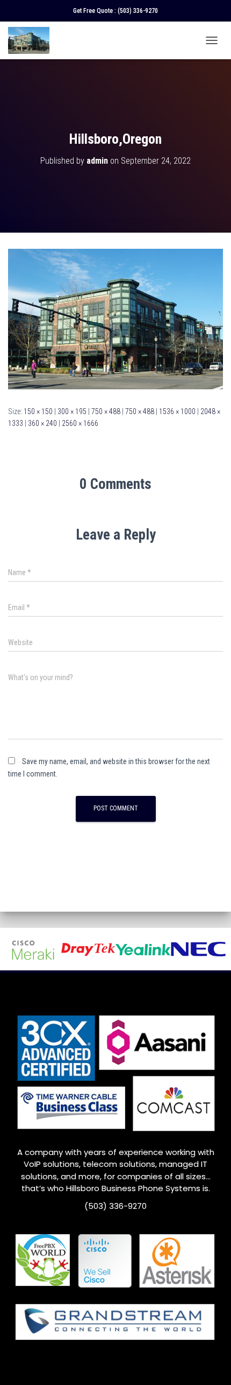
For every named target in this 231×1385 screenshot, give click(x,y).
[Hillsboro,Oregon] (115, 318)
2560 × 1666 (80, 423)
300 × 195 (71, 411)
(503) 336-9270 (138, 11)
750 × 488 (105, 411)
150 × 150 (38, 411)
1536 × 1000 (177, 411)
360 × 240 (42, 423)
